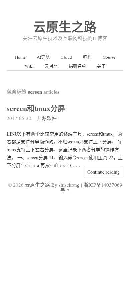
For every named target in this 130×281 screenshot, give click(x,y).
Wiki (29, 66)
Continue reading (103, 172)
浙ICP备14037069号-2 (91, 187)
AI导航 (43, 57)
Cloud (66, 57)
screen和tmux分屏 (36, 108)
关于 (101, 66)
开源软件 (47, 118)
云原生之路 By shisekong (52, 184)
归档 (87, 57)
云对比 (51, 66)
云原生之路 (65, 26)
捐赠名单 (77, 66)
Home (20, 57)
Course (109, 57)
